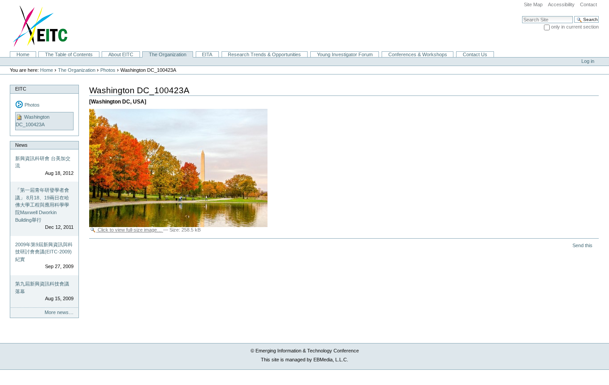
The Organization (167, 54)
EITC (20, 88)
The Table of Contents (69, 54)
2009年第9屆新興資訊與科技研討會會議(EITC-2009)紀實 (44, 252)
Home (22, 54)
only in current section (575, 26)
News (21, 145)
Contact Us (475, 54)
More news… (59, 312)
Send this (582, 245)
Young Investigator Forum (345, 54)
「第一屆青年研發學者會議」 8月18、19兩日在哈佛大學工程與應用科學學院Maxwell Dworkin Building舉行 (42, 204)
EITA (207, 54)
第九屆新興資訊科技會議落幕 (42, 287)
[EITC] (36, 25)
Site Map (533, 4)
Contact (588, 4)
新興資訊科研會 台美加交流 (42, 162)
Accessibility (561, 4)
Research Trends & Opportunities (264, 54)
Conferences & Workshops (417, 54)
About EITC (120, 54)
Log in (587, 61)
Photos (107, 70)
